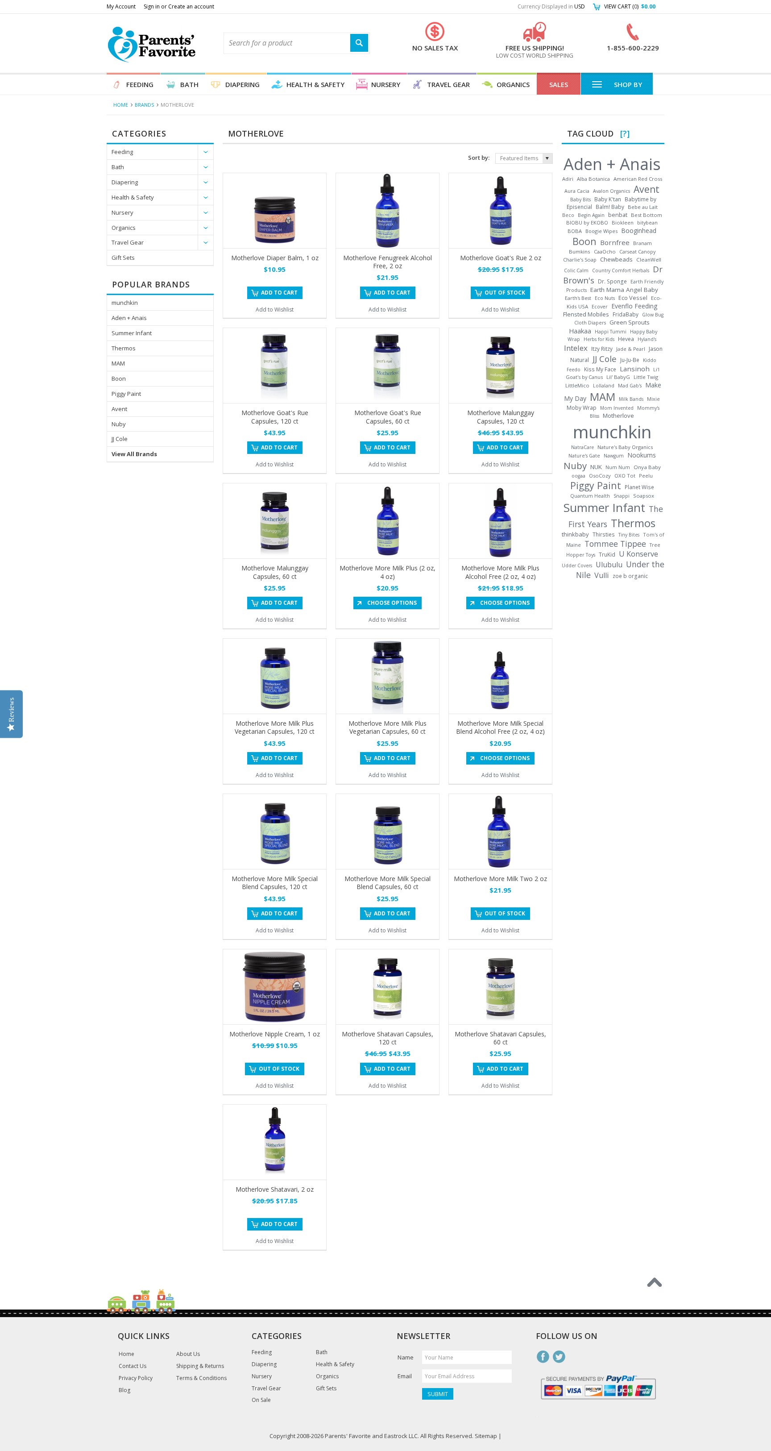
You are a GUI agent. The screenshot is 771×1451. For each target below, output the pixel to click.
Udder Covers (577, 565)
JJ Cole (120, 439)
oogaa (578, 476)
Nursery (385, 84)
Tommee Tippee (615, 543)
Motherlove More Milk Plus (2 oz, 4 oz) (387, 572)
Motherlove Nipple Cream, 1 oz (274, 1034)
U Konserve (638, 554)
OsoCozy (600, 475)
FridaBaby (625, 314)
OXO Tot (624, 475)
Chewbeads (616, 259)
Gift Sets (123, 258)
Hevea (626, 339)
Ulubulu (609, 565)
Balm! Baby (610, 206)
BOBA (575, 231)
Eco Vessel (632, 298)
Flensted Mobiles (586, 314)
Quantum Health (590, 496)
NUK (596, 467)
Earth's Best (578, 298)
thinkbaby (575, 534)
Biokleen (623, 222)
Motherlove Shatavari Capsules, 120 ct (387, 1038)
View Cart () (629, 6)
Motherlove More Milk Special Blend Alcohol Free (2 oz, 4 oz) (500, 727)
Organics (513, 84)
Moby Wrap (582, 408)
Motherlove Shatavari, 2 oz (275, 1189)
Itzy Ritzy (602, 348)
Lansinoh (635, 368)
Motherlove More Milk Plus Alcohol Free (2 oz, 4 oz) (500, 572)
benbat (617, 215)
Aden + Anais (129, 318)
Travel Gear (448, 84)
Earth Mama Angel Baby (624, 290)
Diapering (242, 84)
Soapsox (643, 495)
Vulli (601, 575)
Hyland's (647, 339)
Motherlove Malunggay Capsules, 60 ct (274, 572)
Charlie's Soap (580, 259)
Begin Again (591, 215)
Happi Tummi (610, 331)
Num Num (617, 467)
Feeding (139, 84)
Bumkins (579, 251)
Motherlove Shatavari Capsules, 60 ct (500, 1038)
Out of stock (505, 292)
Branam (642, 243)
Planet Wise (639, 487)
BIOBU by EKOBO (587, 222)
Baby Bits (580, 199)
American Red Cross (637, 178)
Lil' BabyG (618, 377)
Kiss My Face (600, 369)
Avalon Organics (611, 191)
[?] (625, 133)
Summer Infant (132, 333)
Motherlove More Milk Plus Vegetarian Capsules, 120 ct (275, 727)
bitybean (647, 222)
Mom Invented (617, 408)
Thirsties (604, 534)
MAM (118, 363)
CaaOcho (605, 251)
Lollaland (603, 385)
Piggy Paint (126, 394)
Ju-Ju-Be (629, 359)
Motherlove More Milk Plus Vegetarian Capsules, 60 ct (387, 727)
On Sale (261, 1400)
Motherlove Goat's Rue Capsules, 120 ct (274, 416)
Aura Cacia (576, 190)
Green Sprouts (629, 322)
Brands (144, 104)
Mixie (653, 399)
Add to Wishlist (275, 309)
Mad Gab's (630, 385)
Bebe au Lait (643, 207)
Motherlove (618, 416)
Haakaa (580, 330)
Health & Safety (315, 84)
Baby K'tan (607, 199)
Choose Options (392, 603)
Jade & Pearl (630, 349)
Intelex (576, 348)
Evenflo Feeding (634, 306)
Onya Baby (647, 467)
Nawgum (614, 456)
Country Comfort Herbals (620, 270)
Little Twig (646, 377)
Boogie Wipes (601, 231)
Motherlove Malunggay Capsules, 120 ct (500, 416)
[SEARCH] (359, 43)
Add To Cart (279, 292)
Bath (189, 84)
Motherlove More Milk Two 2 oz (500, 878)
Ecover (600, 306)
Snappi (621, 496)
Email (405, 1376)
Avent (119, 409)
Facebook (543, 1357)
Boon (119, 378)
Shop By (628, 84)
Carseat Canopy (637, 252)
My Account (121, 6)
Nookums (641, 455)
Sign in (152, 6)
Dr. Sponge (612, 281)
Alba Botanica (593, 178)
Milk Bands (631, 399)
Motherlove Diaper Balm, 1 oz (275, 258)
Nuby (119, 424)
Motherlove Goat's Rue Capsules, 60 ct (387, 416)
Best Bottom (646, 215)
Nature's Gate (584, 456)
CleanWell (648, 259)
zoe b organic (630, 575)
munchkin (125, 303)
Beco (568, 215)
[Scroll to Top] (654, 1282)
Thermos (124, 348)
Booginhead (638, 230)
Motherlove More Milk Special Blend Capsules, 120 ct (275, 882)
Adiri (567, 178)
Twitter (559, 1357)
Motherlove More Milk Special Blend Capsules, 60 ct (387, 882)
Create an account (191, 6)
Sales (558, 84)
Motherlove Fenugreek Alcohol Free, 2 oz (387, 262)
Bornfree (615, 242)
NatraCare (582, 447)
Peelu (646, 475)
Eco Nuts (605, 298)
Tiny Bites (628, 535)
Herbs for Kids (599, 339)
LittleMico (577, 385)
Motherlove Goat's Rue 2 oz (500, 258)
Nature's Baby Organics (625, 447)
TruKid (607, 554)
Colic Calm (576, 270)
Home (120, 104)
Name (406, 1357)
